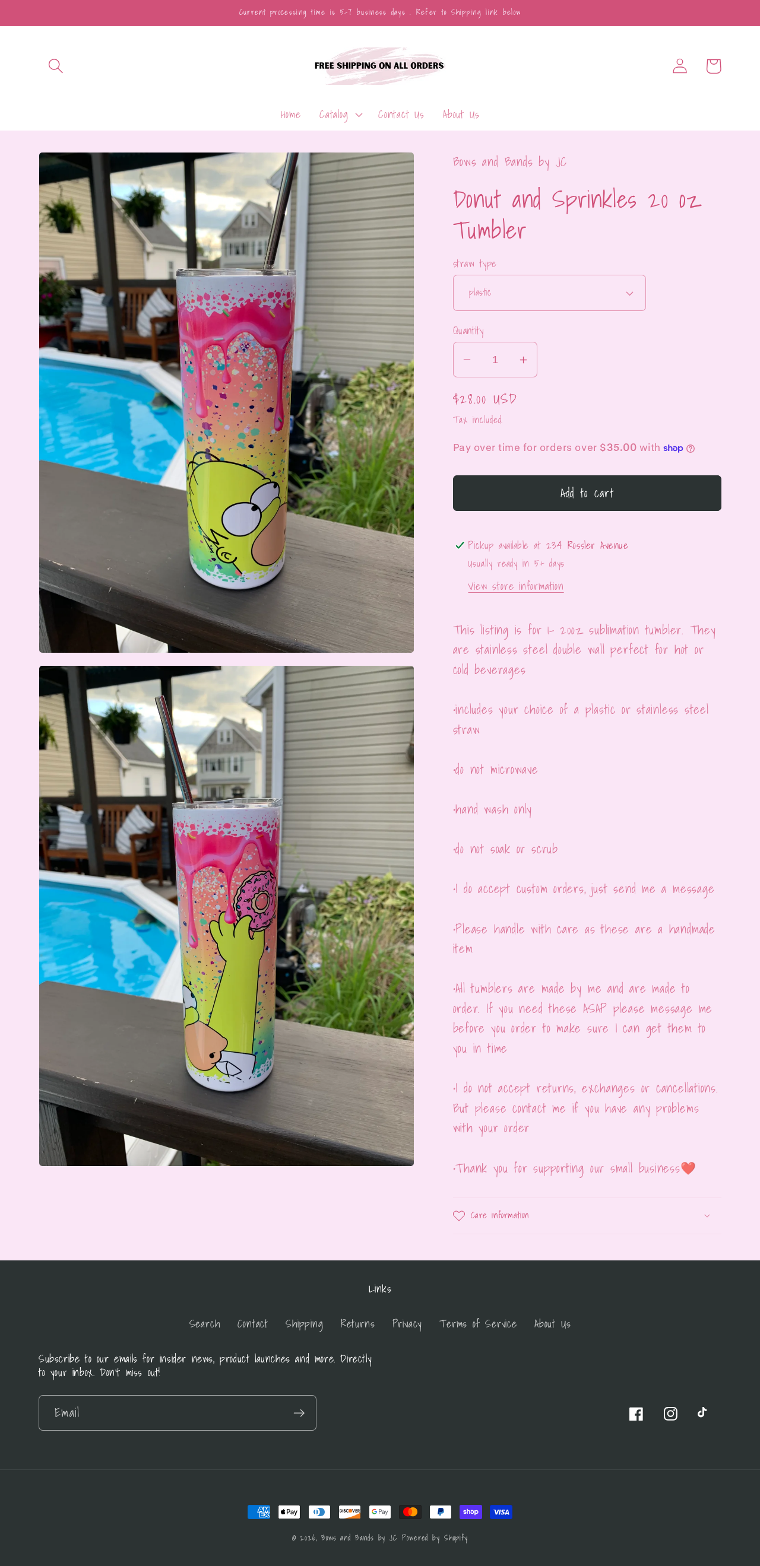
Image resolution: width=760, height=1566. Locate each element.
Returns (358, 1323)
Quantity (468, 330)
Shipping (304, 1323)
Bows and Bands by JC (359, 1538)
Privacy (407, 1323)
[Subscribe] (299, 1413)
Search (204, 1323)
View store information (515, 586)
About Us (552, 1323)
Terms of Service (478, 1323)
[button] (55, 66)
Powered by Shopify (435, 1538)
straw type (475, 263)
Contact (253, 1323)
